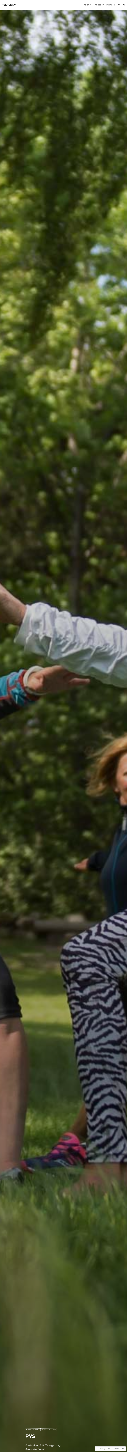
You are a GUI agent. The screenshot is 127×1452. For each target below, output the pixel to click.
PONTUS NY (9, 5)
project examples (105, 5)
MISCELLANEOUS (33, 1430)
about (87, 5)
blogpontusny (54, 1445)
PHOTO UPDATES (49, 1430)
